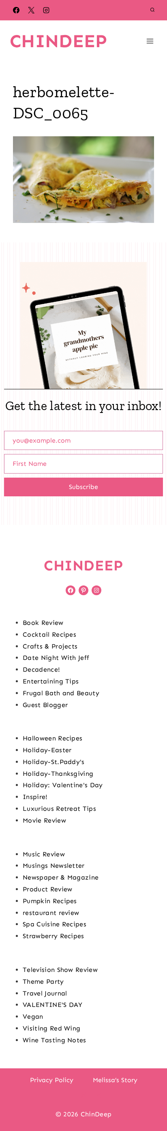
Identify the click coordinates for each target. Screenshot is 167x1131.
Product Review (47, 889)
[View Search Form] (152, 10)
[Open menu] (149, 41)
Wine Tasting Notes (54, 1040)
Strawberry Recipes (53, 936)
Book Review (43, 623)
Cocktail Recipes (49, 634)
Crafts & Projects (50, 646)
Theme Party (43, 981)
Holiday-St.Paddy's (54, 762)
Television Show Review (60, 970)
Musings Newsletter (54, 865)
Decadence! (41, 669)
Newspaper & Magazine (60, 877)
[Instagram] (46, 10)
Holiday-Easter (47, 750)
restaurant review (51, 913)
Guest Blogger (45, 705)
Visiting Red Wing (51, 1028)
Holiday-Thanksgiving (58, 773)
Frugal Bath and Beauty (61, 693)
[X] (31, 10)
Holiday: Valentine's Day (63, 785)
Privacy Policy (51, 1080)
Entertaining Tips (51, 681)
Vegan (33, 1016)
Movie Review (44, 820)
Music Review (44, 854)
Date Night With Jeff (56, 658)
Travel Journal (45, 993)
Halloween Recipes (52, 738)
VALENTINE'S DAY (53, 1005)
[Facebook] (16, 10)
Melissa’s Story (115, 1080)
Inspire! (35, 797)
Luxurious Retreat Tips (59, 808)
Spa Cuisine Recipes (54, 924)
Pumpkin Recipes (50, 901)
